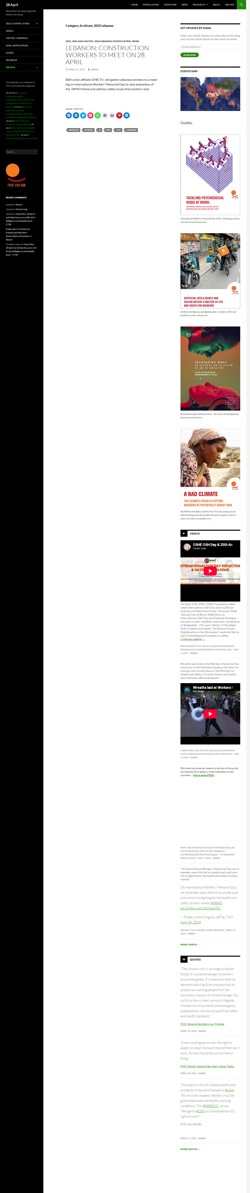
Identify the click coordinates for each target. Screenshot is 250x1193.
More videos (190, 944)
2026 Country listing (17, 23)
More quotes (190, 1149)
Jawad (94, 69)
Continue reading (192, 639)
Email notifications (17, 45)
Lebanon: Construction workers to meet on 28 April (107, 55)
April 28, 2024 (190, 922)
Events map (170, 4)
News (185, 4)
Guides (9, 52)
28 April (12, 5)
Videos (195, 533)
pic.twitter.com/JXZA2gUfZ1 (200, 908)
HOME (134, 4)
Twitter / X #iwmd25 (17, 38)
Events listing (151, 4)
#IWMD (216, 903)
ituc (118, 130)
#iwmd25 (74, 130)
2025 (68, 41)
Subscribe (189, 55)
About (216, 4)
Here (208, 518)
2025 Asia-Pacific (83, 41)
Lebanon (131, 130)
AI (100, 130)
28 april (88, 130)
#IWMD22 (210, 1106)
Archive (229, 4)
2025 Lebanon (103, 41)
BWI (108, 130)
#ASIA (229, 1090)
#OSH (200, 1111)
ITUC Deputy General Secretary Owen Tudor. (207, 1066)
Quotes (195, 959)
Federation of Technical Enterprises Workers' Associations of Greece (18, 233)
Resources (199, 4)
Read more (202, 222)
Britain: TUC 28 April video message (202, 930)
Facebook (11, 60)
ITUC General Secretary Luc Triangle (202, 1024)
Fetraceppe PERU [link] (203, 775)
